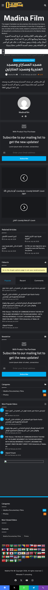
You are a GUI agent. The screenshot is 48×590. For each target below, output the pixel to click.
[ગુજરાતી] (24, 549)
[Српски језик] (16, 557)
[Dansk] (35, 546)
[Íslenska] (39, 549)
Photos (6, 395)
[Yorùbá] (16, 560)
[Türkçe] (4, 560)
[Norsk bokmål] (31, 553)
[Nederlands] (39, 546)
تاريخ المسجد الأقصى (9, 236)
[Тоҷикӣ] (39, 557)
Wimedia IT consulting (24, 574)
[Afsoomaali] (24, 557)
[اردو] (8, 560)
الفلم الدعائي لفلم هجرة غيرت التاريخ (12, 247)
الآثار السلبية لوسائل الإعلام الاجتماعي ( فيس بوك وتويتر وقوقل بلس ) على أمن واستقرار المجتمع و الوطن (21, 304)
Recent (23, 280)
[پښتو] (35, 553)
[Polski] (43, 553)
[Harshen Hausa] (27, 549)
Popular (8, 280)
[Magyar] (35, 549)
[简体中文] (27, 546)
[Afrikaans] (4, 546)
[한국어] (20, 553)
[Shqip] (8, 546)
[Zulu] (20, 560)
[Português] (4, 557)
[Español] (27, 557)
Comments (38, 280)
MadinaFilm (12, 74)
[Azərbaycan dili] (16, 546)
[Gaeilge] (4, 553)
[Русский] (12, 557)
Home (7, 55)
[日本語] (12, 553)
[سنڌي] (20, 557)
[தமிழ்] (43, 557)
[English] (43, 546)
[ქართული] (12, 549)
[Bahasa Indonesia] (43, 549)
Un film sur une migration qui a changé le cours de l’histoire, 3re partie (35, 248)
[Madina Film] (14, 5)
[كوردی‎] (24, 553)
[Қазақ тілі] (16, 553)
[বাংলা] (20, 546)
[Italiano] (8, 553)
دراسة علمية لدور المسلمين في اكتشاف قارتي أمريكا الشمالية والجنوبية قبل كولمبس (20, 295)
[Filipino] (4, 549)
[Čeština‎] (31, 546)
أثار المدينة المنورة (38, 55)
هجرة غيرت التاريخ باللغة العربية (33, 237)
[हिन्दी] (31, 549)
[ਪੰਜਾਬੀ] (8, 557)
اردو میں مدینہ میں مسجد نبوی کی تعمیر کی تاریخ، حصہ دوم (23, 288)
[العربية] (12, 546)
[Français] (8, 549)
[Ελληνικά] (20, 549)
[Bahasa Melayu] (27, 553)
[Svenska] (35, 557)
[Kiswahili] (31, 557)
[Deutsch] (16, 549)
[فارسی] (39, 553)
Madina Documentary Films (21, 55)
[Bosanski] (24, 546)
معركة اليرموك (7, 325)
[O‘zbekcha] (12, 560)
